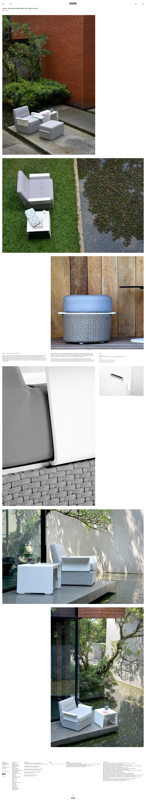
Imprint (3, 776)
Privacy (3, 777)
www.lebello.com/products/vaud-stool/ (107, 362)
